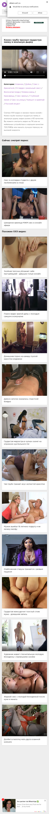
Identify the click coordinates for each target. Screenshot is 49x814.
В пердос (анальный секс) (28, 88)
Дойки (28, 84)
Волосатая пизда (12, 92)
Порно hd (10, 25)
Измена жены (28, 92)
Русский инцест (12, 104)
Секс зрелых (22, 96)
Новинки (19, 84)
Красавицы (9, 96)
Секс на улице (18, 100)
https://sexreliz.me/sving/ (17, 20)
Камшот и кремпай (35, 100)
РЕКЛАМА (38, 22)
